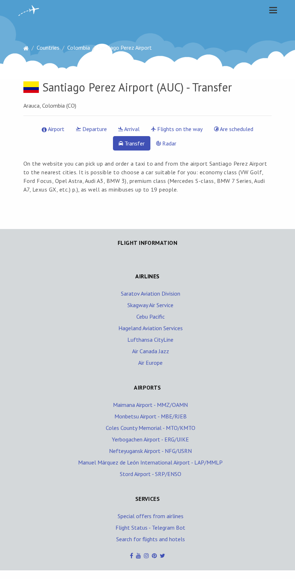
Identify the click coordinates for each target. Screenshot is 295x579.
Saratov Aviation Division (150, 293)
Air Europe (150, 362)
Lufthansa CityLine (150, 339)
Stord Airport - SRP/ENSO (150, 473)
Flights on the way (179, 129)
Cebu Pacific (150, 316)
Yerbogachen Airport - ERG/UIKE (150, 439)
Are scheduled (236, 129)
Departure (94, 129)
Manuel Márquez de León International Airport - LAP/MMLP (150, 462)
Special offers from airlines (150, 516)
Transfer (134, 143)
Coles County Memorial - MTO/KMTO (150, 427)
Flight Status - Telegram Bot (150, 527)
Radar (168, 143)
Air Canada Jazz (150, 351)
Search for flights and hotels (150, 539)
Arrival (131, 129)
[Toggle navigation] (271, 10)
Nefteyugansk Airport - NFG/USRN (150, 450)
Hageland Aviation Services (150, 328)
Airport (55, 129)
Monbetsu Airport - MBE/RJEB (150, 416)
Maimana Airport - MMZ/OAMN (150, 404)
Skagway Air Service (150, 305)
